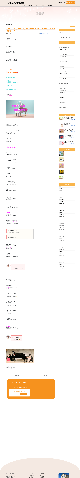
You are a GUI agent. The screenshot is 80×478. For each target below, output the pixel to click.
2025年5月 (60, 212)
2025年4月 (60, 214)
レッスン (36, 5)
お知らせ (61, 32)
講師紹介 (50, 5)
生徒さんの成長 (62, 71)
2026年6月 (60, 188)
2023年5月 (60, 257)
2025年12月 (61, 199)
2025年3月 (60, 216)
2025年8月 (60, 206)
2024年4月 (60, 236)
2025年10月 (61, 203)
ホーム (23, 5)
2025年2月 (60, 218)
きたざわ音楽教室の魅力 (63, 47)
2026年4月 (60, 192)
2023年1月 (60, 264)
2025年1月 (60, 219)
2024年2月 (60, 240)
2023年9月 (60, 249)
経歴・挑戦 (62, 97)
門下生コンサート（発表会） (64, 37)
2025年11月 (61, 201)
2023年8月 (60, 251)
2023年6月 (60, 255)
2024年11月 (61, 223)
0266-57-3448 (61, 2)
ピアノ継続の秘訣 (62, 85)
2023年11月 (61, 245)
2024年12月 (61, 221)
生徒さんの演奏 (62, 73)
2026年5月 (60, 190)
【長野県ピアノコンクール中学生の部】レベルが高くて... (69, 152)
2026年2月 (60, 195)
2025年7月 (60, 208)
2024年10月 (61, 225)
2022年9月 (60, 271)
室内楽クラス (62, 63)
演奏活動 (61, 95)
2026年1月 (60, 197)
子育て (43, 5)
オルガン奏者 (62, 90)
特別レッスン (62, 68)
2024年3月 (60, 238)
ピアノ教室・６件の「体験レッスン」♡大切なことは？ (69, 158)
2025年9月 (60, 205)
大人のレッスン (62, 61)
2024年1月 (60, 242)
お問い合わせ (71, 2)
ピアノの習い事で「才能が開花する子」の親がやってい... (69, 118)
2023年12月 (61, 244)
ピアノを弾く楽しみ (44, 33)
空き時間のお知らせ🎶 (63, 34)
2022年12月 (61, 266)
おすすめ (61, 45)
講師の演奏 (62, 102)
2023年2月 (60, 262)
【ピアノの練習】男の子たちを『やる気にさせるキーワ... (69, 136)
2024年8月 (60, 229)
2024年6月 (60, 232)
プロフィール (62, 88)
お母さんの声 (62, 49)
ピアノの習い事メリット (63, 81)
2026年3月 (60, 194)
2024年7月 (60, 231)
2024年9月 (60, 227)
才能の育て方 (62, 66)
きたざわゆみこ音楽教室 (14, 3)
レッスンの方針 (62, 56)
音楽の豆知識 (62, 109)
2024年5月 (60, 234)
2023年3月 (60, 260)
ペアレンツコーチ (63, 54)
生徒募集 (30, 5)
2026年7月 (60, 186)
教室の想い (62, 92)
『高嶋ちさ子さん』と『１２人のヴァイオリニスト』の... (69, 130)
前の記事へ (18, 375)
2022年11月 (61, 268)
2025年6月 (60, 210)
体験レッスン (62, 59)
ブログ (56, 5)
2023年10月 (61, 247)
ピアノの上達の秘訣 (63, 78)
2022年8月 (60, 273)
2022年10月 (61, 270)
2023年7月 (60, 253)
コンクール (62, 51)
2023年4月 (60, 258)
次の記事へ (43, 375)
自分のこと (62, 99)
